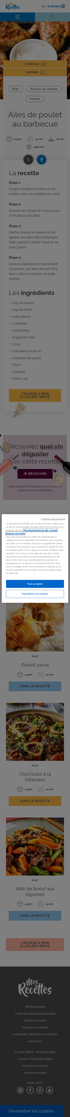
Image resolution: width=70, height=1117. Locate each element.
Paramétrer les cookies (35, 593)
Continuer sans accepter (53, 519)
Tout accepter (35, 583)
